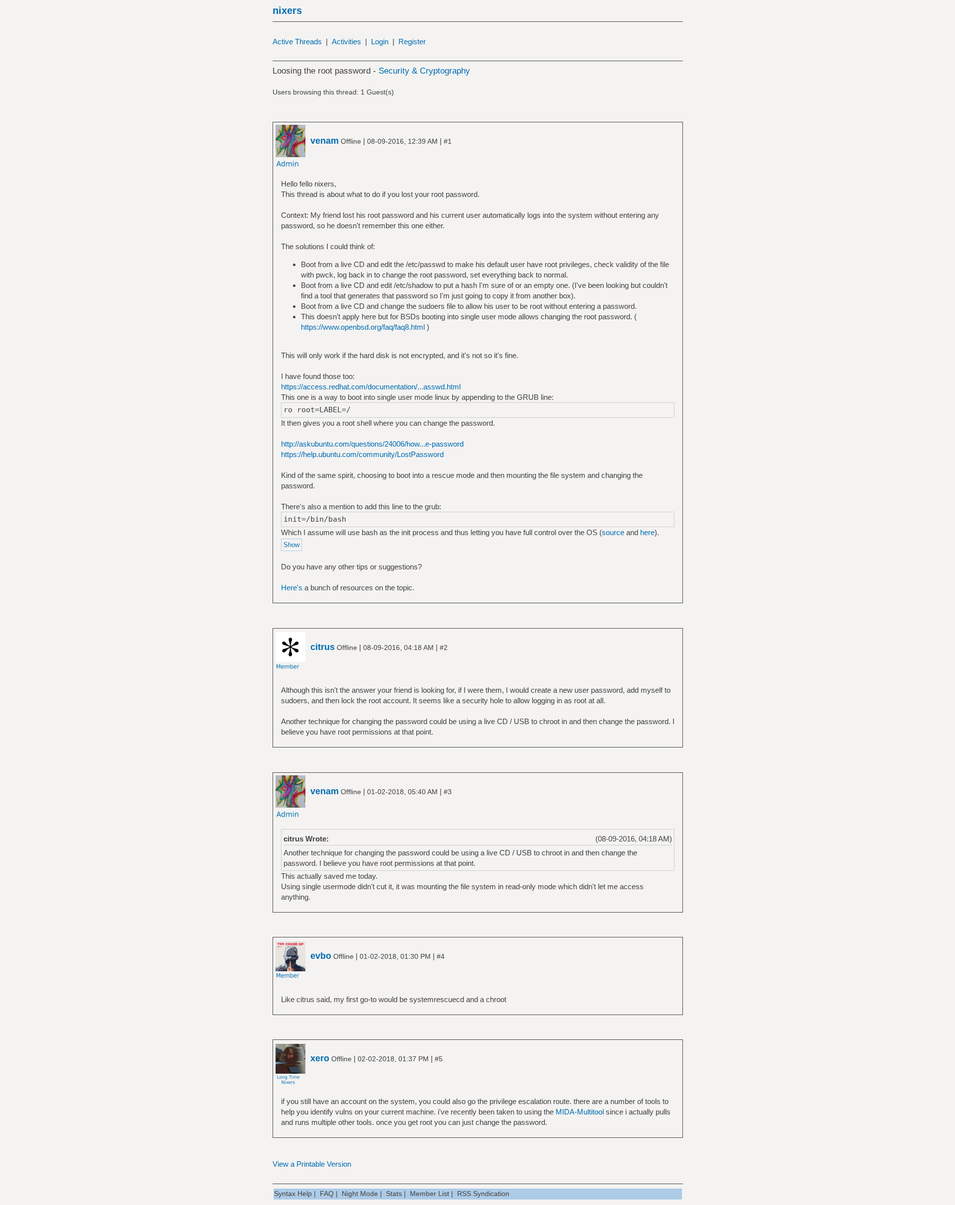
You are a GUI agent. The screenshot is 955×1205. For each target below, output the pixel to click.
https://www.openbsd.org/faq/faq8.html (363, 327)
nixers (287, 10)
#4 (441, 956)
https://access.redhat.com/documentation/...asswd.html (371, 386)
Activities (346, 41)
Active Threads (297, 41)
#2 (444, 647)
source (613, 532)
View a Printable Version (312, 1164)
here (647, 532)
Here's (291, 587)
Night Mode (360, 1194)
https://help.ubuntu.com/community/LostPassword (362, 454)
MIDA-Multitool (580, 1112)
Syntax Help (293, 1194)
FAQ (327, 1194)
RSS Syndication (483, 1194)
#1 (448, 141)
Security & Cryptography (424, 71)
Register (412, 41)
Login (379, 41)
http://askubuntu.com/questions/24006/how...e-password (372, 444)
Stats (394, 1194)
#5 (439, 1059)
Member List (429, 1194)
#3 (448, 792)
